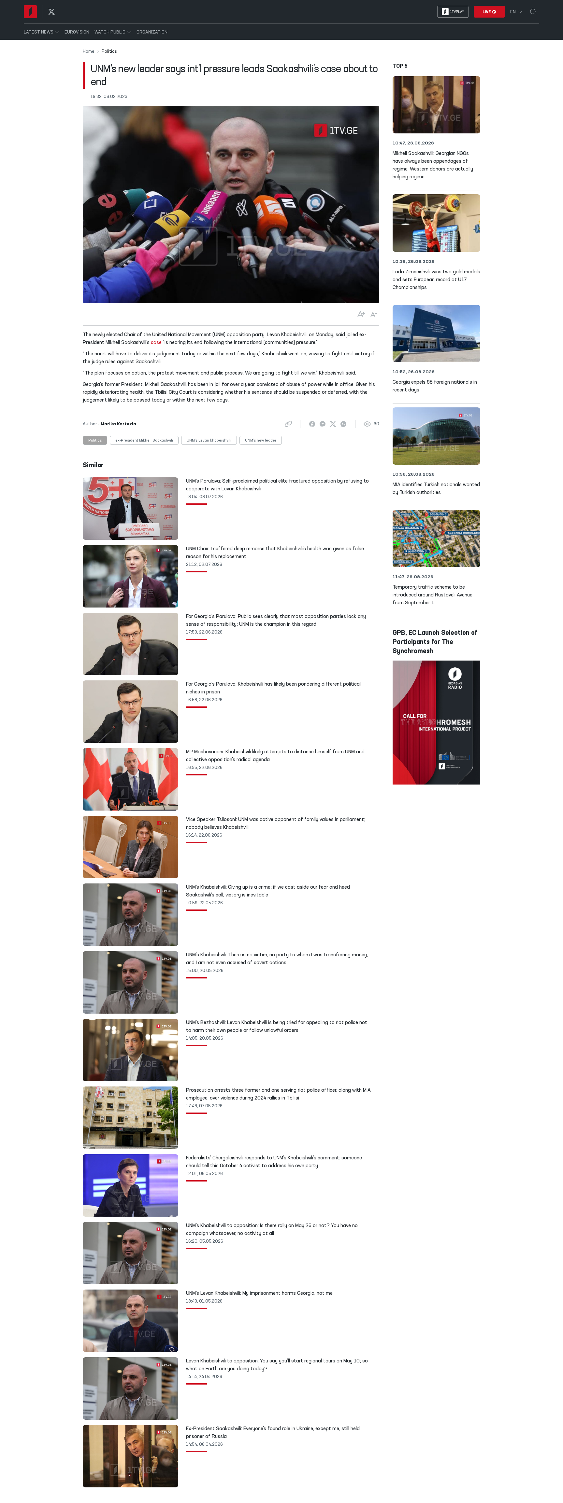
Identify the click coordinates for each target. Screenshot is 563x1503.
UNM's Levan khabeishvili (209, 441)
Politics (95, 441)
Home (88, 51)
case (156, 342)
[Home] (30, 11)
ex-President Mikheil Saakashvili (144, 441)
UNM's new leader (260, 441)
